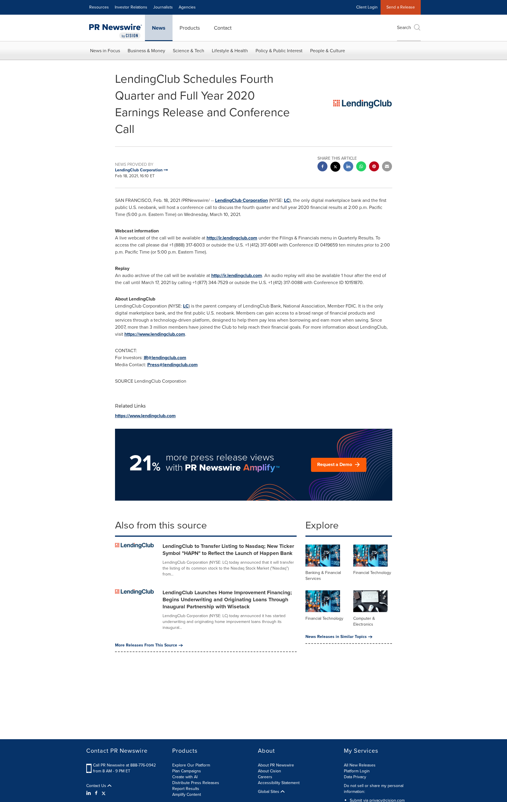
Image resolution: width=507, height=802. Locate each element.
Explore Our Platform (191, 765)
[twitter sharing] (335, 167)
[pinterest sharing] (374, 167)
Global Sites (269, 792)
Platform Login (357, 771)
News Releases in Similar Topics (336, 637)
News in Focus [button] (105, 50)
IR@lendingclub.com (165, 357)
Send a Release (400, 7)
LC (287, 200)
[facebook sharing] (322, 167)
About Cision (269, 771)
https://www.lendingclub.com (154, 334)
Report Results (185, 789)
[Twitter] (103, 793)
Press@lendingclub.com (172, 364)
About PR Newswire (276, 765)
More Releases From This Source (146, 645)
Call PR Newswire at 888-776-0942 (124, 765)
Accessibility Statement (279, 783)
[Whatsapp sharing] (361, 167)
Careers (265, 777)
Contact (222, 28)
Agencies (187, 7)
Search (404, 27)
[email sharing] (387, 167)
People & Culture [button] (327, 50)
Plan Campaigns (186, 771)
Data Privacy (355, 777)
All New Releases (360, 765)
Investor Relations (131, 7)
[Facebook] (96, 793)
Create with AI (184, 777)
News (158, 28)
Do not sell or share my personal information (373, 789)
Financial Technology (372, 573)
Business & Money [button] (146, 50)
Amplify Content (186, 794)
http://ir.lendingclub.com (232, 237)
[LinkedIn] (89, 793)
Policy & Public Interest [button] (279, 50)
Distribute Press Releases (195, 783)
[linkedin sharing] (348, 167)
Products (190, 28)
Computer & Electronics (364, 621)
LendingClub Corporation (241, 200)
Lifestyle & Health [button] (230, 50)
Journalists (163, 7)
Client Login (367, 7)
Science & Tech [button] (188, 50)
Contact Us (96, 786)
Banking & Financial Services (323, 576)
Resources (99, 7)
